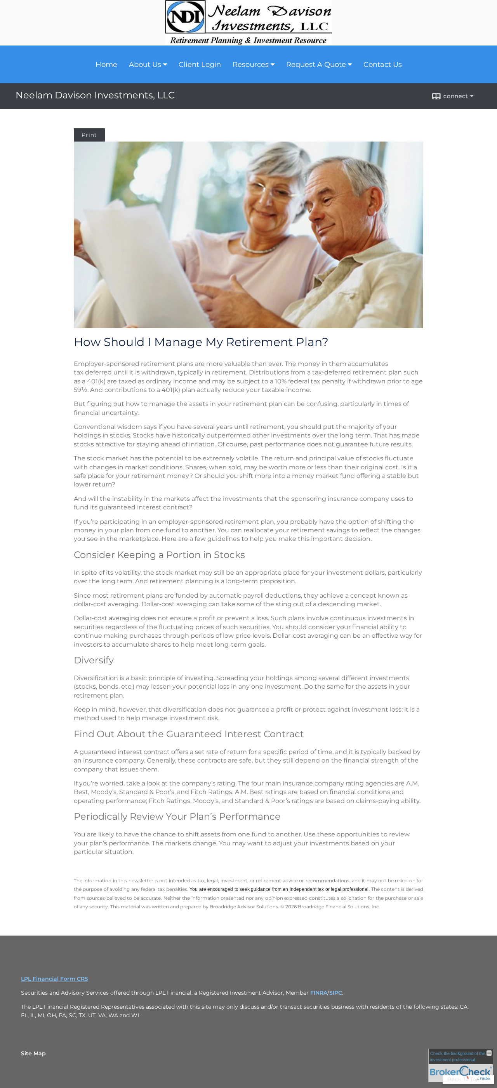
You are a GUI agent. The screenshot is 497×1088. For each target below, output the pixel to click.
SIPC (335, 992)
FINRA (318, 992)
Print (89, 134)
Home (106, 64)
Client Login (200, 64)
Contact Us (382, 64)
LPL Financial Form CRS (54, 978)
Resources (251, 64)
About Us (145, 64)
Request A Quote (316, 64)
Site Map (33, 1053)
